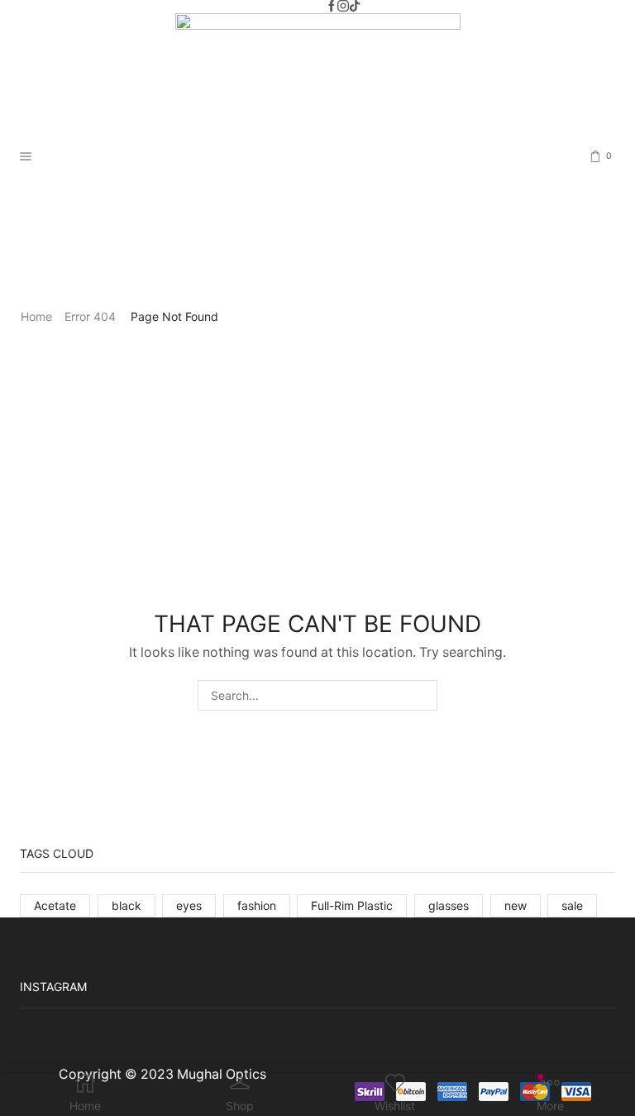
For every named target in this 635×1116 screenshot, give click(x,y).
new (515, 905)
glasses (448, 905)
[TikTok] (354, 6)
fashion (256, 905)
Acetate (55, 905)
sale (572, 905)
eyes (189, 905)
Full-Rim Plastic (352, 905)
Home (36, 316)
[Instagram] (343, 6)
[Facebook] (331, 6)
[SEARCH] (422, 695)
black (126, 905)
